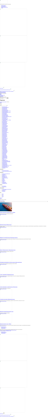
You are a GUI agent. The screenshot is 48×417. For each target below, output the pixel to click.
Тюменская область (4, 155)
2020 (2, 196)
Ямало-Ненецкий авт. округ (5, 166)
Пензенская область (4, 145)
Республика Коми (4, 113)
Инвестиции (3, 180)
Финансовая (3, 191)
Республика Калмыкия (5, 111)
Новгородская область (5, 142)
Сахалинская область (4, 150)
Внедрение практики (3, 327)
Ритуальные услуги (4, 177)
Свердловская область (5, 151)
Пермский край (4, 146)
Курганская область (4, 136)
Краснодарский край (4, 121)
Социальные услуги (4, 183)
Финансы (3, 179)
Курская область (4, 137)
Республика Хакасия (4, 119)
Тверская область (4, 153)
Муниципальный (4, 186)
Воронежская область (4, 130)
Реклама (3, 178)
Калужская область (4, 133)
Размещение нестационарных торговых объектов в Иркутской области (11, 262)
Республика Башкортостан (5, 107)
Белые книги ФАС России (5, 170)
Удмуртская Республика (5, 118)
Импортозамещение (4, 176)
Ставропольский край (5, 123)
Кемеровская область (4, 134)
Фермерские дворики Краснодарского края (6, 311)
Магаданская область (4, 139)
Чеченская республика (5, 167)
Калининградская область (5, 132)
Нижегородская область (5, 141)
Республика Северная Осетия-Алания (6, 116)
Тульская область (4, 154)
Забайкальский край (4, 157)
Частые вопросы (3, 328)
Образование (3, 174)
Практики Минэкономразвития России (7, 171)
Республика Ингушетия (5, 110)
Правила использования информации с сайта (5, 330)
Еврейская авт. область (5, 160)
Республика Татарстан (5, 117)
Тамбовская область (4, 152)
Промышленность (4, 182)
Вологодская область (4, 129)
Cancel (1, 198)
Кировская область (4, 135)
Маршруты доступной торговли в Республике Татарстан (8, 237)
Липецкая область (4, 138)
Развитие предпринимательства (6, 173)
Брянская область (4, 127)
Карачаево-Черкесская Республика (6, 112)
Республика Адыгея (4, 106)
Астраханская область (5, 126)
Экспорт (3, 181)
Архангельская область (5, 125)
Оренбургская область (5, 144)
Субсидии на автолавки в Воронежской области (7, 299)
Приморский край (4, 122)
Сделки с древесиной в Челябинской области (7, 274)
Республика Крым (4, 162)
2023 (2, 194)
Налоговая (3, 190)
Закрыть (1, 102)
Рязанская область (4, 148)
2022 (2, 195)
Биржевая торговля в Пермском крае (5, 224)
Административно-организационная (6, 189)
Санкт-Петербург (4, 159)
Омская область (4, 143)
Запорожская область (4, 164)
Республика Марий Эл (5, 114)
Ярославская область (4, 158)
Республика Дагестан (4, 109)
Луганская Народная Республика (6, 161)
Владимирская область (5, 128)
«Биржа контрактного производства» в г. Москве (7, 212)
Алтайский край (4, 120)
